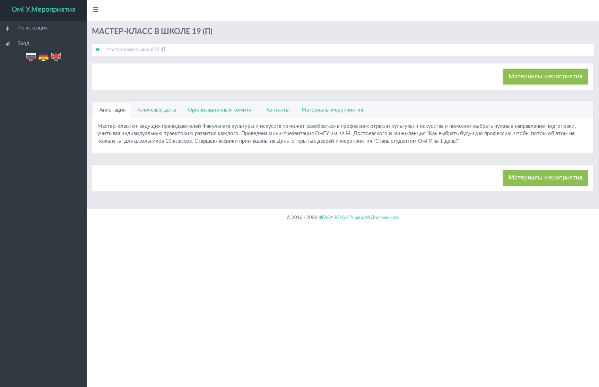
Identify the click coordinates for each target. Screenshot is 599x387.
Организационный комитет (221, 110)
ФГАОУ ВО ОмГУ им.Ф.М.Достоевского (359, 218)
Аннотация (112, 110)
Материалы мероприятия (545, 76)
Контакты (278, 110)
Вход (23, 43)
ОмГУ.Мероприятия (43, 9)
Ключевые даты (156, 110)
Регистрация (32, 27)
